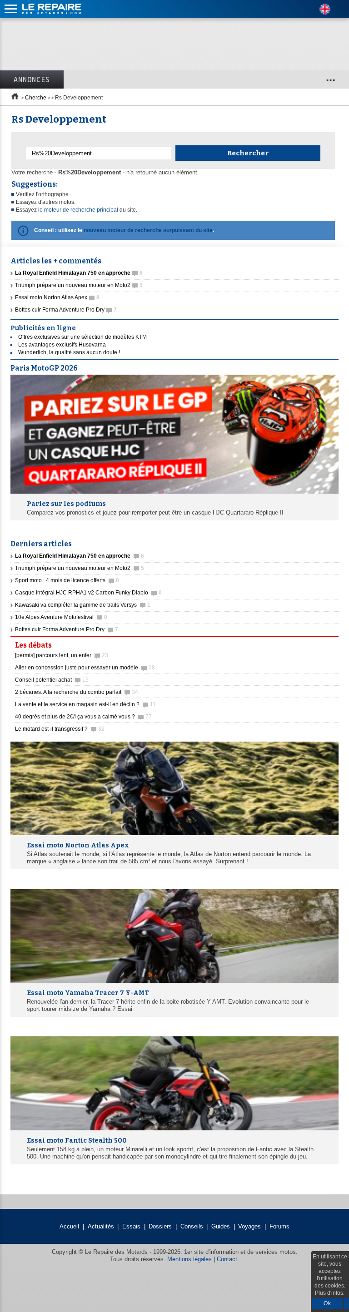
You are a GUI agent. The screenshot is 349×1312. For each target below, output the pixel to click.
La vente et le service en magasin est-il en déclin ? (85, 704)
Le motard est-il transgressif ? (60, 729)
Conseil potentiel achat (52, 680)
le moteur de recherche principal (78, 210)
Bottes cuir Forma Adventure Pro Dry (66, 310)
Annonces (32, 79)
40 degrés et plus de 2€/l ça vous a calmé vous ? (83, 716)
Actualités (101, 1226)
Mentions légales (189, 1259)
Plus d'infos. (329, 1293)
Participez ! (312, 642)
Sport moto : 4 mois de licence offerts (67, 580)
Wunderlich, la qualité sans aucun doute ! (69, 352)
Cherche (35, 97)
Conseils (191, 1226)
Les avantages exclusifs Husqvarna (62, 345)
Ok (327, 1303)
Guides (220, 1226)
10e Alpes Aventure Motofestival (61, 617)
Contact (227, 1259)
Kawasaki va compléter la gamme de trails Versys (82, 605)
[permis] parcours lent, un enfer (61, 655)
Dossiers (160, 1226)
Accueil (69, 1226)
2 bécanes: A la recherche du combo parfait (76, 692)
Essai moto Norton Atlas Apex (57, 297)
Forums (279, 1226)
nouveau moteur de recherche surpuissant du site (148, 230)
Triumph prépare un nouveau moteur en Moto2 (79, 285)
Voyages (249, 1226)
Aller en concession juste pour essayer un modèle (85, 667)
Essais (131, 1226)
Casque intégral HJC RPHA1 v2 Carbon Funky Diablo (88, 592)
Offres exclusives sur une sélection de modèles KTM (82, 337)
